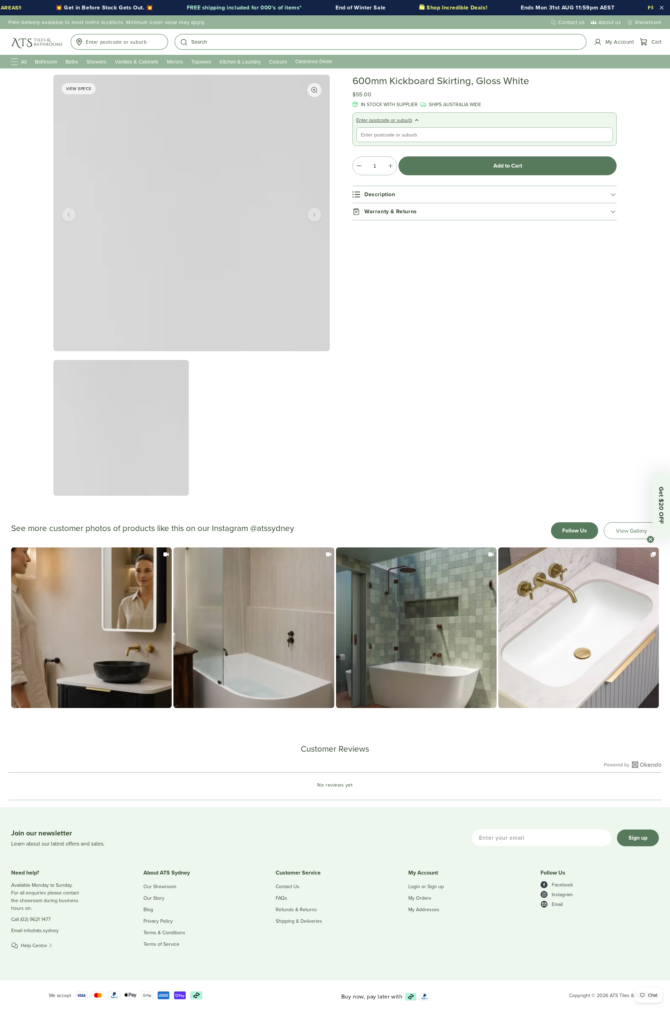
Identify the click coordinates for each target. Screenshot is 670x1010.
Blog (148, 909)
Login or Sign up (426, 886)
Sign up (637, 838)
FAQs (281, 897)
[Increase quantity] (390, 166)
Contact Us (287, 886)
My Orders (419, 897)
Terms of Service (161, 944)
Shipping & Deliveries (299, 920)
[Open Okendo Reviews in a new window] (633, 764)
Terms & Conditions (164, 932)
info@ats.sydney (41, 930)
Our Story (153, 897)
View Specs (78, 88)
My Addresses (423, 909)
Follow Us (574, 530)
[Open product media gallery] (314, 90)
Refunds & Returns (296, 909)
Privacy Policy (158, 920)
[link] (91, 627)
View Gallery (631, 531)
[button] (380, 42)
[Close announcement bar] (661, 7)
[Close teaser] (650, 539)
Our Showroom (159, 886)
